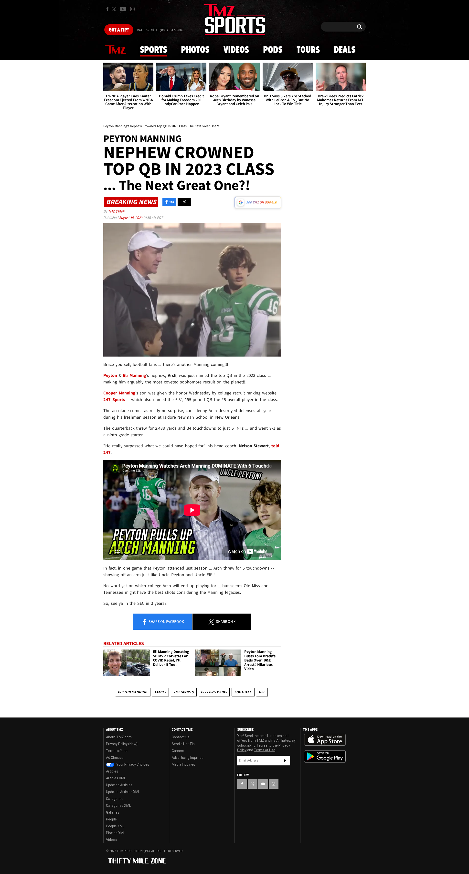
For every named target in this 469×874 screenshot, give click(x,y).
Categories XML (118, 805)
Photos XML (115, 833)
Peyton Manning (132, 692)
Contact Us (181, 737)
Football (242, 692)
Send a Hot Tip (183, 744)
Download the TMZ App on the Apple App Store (325, 740)
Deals (344, 50)
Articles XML (116, 778)
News (115, 50)
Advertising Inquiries (187, 758)
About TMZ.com (119, 737)
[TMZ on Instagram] (132, 9)
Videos (236, 50)
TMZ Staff (116, 211)
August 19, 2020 (131, 217)
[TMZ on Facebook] (107, 9)
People (111, 819)
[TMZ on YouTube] (263, 784)
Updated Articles (119, 785)
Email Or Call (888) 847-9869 (159, 30)
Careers (178, 751)
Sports (153, 50)
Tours (308, 50)
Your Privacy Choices (132, 764)
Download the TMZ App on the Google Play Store (325, 756)
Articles (112, 771)
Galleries (112, 812)
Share (166, 621)
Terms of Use (117, 751)
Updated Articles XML (123, 792)
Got (119, 30)
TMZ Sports (183, 692)
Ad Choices (115, 758)
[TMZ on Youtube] (123, 9)
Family (160, 692)
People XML (115, 826)
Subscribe (285, 760)
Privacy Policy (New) (122, 744)
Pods (272, 50)
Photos (195, 50)
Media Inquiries (183, 764)
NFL (262, 692)
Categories (114, 799)
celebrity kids (214, 692)
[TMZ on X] (114, 9)
